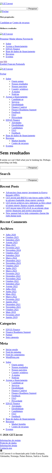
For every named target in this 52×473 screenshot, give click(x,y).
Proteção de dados (8, 443)
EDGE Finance (13, 49)
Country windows (20, 89)
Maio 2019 (11, 312)
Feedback (16, 112)
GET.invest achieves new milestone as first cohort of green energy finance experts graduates (28, 204)
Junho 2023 (11, 268)
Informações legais (8, 445)
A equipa (16, 91)
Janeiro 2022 (11, 302)
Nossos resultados (20, 84)
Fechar (3, 74)
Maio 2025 (11, 245)
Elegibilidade (18, 104)
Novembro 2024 (13, 250)
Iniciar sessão (12, 349)
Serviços (15, 102)
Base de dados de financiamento (20, 51)
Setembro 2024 (13, 255)
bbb (5, 61)
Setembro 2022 (13, 284)
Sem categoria (12, 337)
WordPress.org (12, 357)
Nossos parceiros (19, 86)
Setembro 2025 (13, 240)
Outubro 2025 (12, 237)
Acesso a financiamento (16, 46)
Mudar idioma (16, 39)
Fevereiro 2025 (13, 247)
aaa (1, 61)
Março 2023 (11, 271)
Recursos (10, 54)
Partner (9, 335)
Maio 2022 (11, 294)
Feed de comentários (15, 354)
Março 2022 (11, 296)
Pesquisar (4, 39)
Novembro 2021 (13, 307)
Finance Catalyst (19, 107)
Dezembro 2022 (13, 276)
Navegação (28, 39)
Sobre (8, 43)
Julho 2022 (11, 289)
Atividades (16, 122)
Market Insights (19, 140)
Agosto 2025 (12, 242)
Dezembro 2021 (13, 304)
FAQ (14, 115)
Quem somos (18, 81)
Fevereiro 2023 (13, 273)
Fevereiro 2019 (13, 315)
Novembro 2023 (13, 263)
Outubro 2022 (12, 281)
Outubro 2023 (12, 265)
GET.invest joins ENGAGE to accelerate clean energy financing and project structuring (27, 209)
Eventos (9, 56)
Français (12, 64)
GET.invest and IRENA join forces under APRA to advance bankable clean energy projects (28, 198)
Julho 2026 (11, 234)
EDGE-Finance (13, 329)
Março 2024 (11, 258)
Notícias (15, 94)
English (4, 64)
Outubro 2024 (12, 253)
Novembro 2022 (13, 278)
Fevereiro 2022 (13, 299)
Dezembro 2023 (13, 260)
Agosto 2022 (12, 286)
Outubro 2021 (12, 309)
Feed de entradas (13, 352)
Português (20, 64)
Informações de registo (10, 440)
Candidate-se (6, 22)
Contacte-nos (6, 448)
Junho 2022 (11, 291)
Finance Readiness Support (24, 109)
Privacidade (17, 117)
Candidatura (17, 128)
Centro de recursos (20, 22)
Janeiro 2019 (11, 317)
